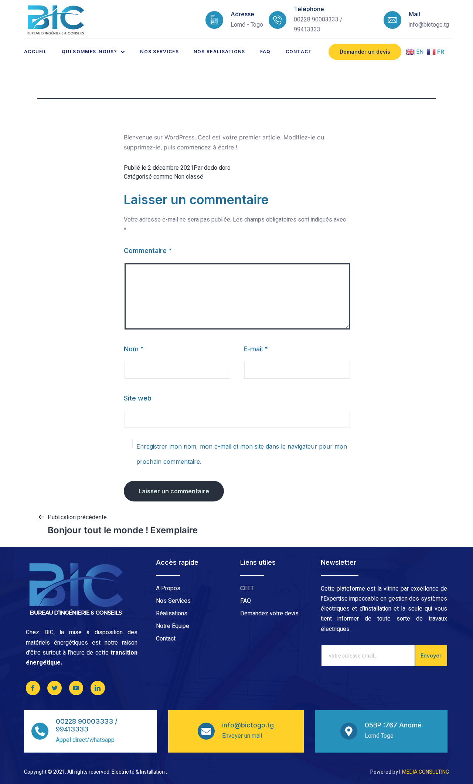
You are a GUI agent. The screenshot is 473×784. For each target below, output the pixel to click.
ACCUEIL (35, 51)
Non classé (188, 176)
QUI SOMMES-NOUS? (89, 51)
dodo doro (217, 167)
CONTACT (299, 51)
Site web (138, 398)
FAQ (265, 51)
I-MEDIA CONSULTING (424, 772)
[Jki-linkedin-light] (98, 688)
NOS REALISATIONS (219, 51)
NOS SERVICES (159, 51)
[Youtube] (76, 688)
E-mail (256, 349)
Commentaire (148, 250)
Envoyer (431, 655)
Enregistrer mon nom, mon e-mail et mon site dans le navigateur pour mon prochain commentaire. (241, 454)
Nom (134, 349)
